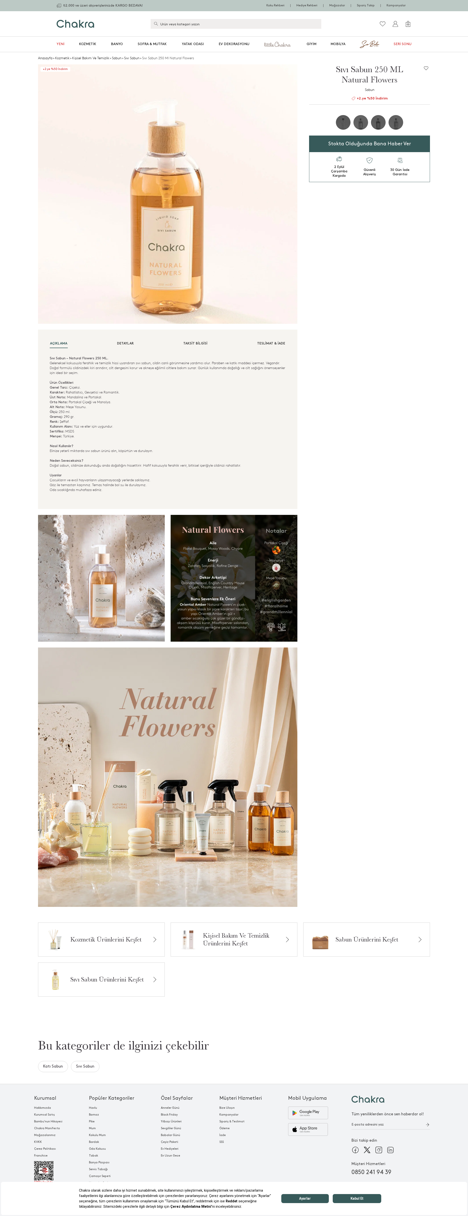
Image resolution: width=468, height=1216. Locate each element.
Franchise (41, 1155)
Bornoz (94, 1114)
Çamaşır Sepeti (100, 1176)
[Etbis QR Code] (48, 1172)
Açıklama (58, 343)
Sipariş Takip (366, 5)
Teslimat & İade (271, 343)
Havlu (93, 1108)
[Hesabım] (395, 23)
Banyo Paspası (99, 1162)
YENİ (60, 44)
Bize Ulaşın (227, 1108)
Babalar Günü (170, 1135)
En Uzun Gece (170, 1155)
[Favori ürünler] (382, 23)
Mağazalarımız (45, 1135)
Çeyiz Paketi (169, 1142)
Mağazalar (337, 5)
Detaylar (125, 343)
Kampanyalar (396, 5)
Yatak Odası (193, 44)
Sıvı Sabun (131, 58)
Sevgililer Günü (171, 1128)
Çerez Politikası (45, 1148)
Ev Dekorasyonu (234, 44)
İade (222, 1135)
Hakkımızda (42, 1108)
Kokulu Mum (97, 1135)
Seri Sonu (402, 44)
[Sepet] (408, 23)
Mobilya (338, 44)
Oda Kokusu (97, 1148)
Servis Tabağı (98, 1169)
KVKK (38, 1142)
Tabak (93, 1155)
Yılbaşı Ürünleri (171, 1121)
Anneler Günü (170, 1108)
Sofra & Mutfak (152, 44)
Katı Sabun (53, 1066)
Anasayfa (45, 58)
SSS (221, 1142)
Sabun (116, 58)
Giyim (311, 44)
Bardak (94, 1142)
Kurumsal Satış (44, 1114)
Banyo (117, 44)
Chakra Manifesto (47, 1128)
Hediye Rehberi (306, 5)
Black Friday (169, 1114)
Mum (92, 1128)
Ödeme (224, 1128)
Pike (92, 1121)
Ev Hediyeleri (169, 1148)
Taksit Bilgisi (195, 343)
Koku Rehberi (275, 5)
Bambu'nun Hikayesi (48, 1121)
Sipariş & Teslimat (231, 1121)
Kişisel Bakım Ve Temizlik (90, 58)
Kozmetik (87, 44)
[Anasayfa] (75, 23)
